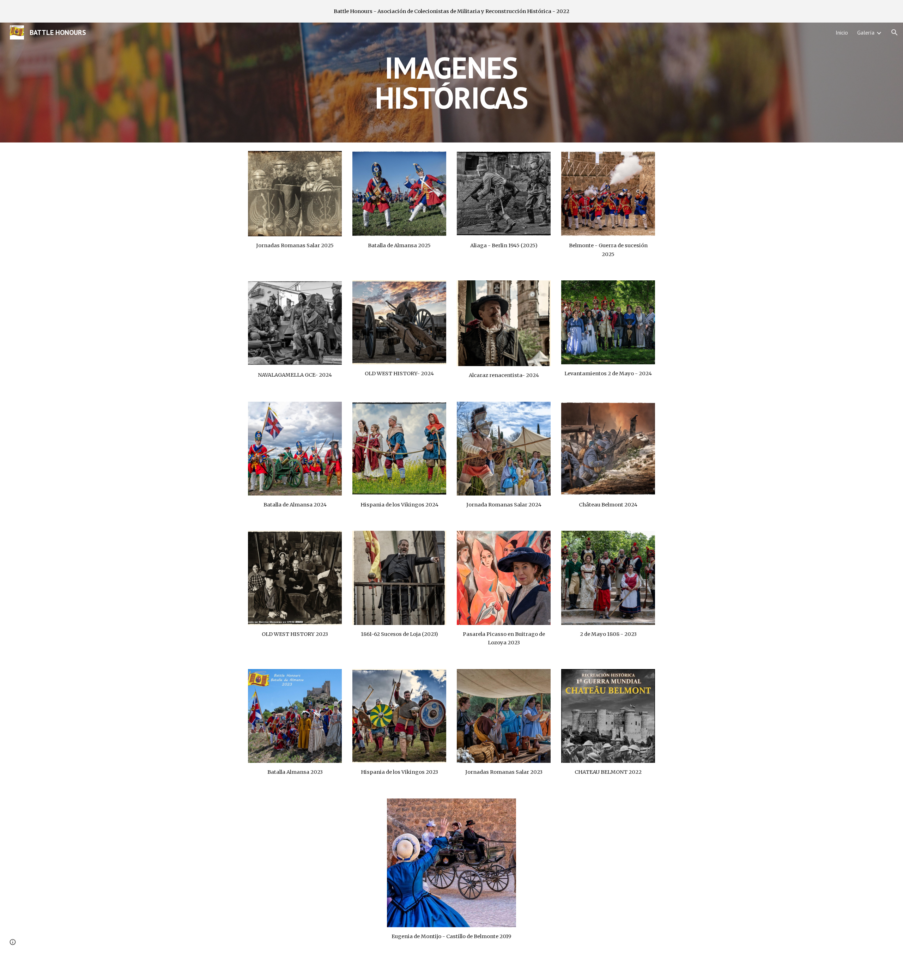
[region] (451, 11)
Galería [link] (865, 32)
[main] (451, 83)
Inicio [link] (842, 32)
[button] (894, 32)
